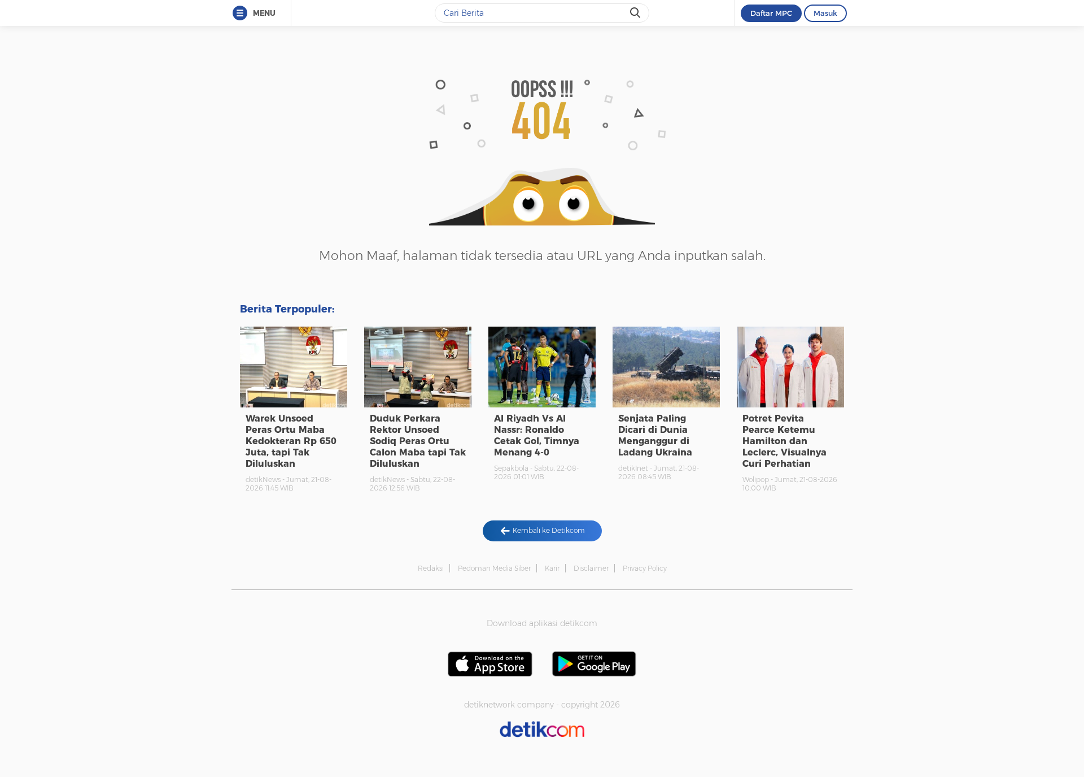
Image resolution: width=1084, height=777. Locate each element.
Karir (552, 568)
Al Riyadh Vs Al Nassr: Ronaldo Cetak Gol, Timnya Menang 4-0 (536, 435)
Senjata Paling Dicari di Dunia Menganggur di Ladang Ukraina (655, 435)
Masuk (825, 13)
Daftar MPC (771, 13)
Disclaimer (591, 568)
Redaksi (431, 568)
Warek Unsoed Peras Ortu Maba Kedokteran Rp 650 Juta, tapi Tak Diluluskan (291, 441)
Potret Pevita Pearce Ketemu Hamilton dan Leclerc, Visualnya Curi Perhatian (784, 441)
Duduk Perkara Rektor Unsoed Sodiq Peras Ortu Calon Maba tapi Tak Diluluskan (418, 441)
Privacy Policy (645, 568)
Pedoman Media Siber (494, 568)
